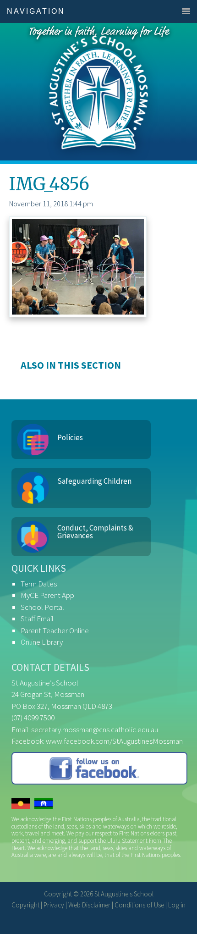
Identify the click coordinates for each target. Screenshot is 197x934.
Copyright (25, 905)
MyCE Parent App (47, 595)
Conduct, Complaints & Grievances (95, 532)
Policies (70, 437)
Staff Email (37, 618)
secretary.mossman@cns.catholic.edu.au (94, 729)
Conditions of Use (139, 905)
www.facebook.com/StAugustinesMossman (114, 741)
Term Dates (39, 584)
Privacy (54, 905)
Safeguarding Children (94, 481)
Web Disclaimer (89, 905)
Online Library (42, 642)
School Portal (42, 607)
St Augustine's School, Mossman (98, 91)
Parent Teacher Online (55, 630)
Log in (177, 905)
